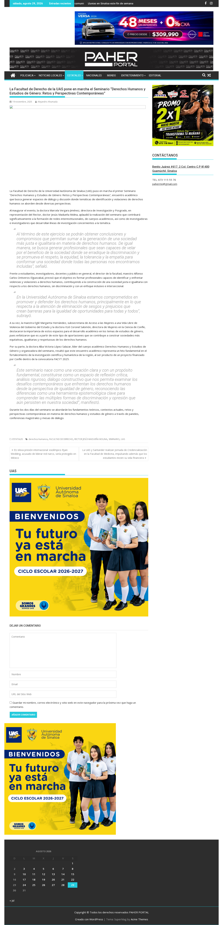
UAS (123, 439)
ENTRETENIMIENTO (132, 75)
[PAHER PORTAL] (13, 74)
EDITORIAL (155, 75)
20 (53, 879)
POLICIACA (26, 75)
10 (24, 874)
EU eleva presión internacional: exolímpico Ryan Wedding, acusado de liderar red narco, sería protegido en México (43, 453)
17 (24, 879)
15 (72, 874)
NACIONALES (94, 75)
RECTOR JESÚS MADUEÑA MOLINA (90, 439)
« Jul (12, 900)
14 (62, 874)
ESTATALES (74, 75)
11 (33, 874)
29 (72, 885)
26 (43, 885)
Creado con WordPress (89, 919)
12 (43, 874)
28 (62, 885)
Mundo (111, 75)
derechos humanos (38, 439)
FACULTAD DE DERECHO (61, 439)
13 (53, 874)
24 (24, 885)
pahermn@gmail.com (164, 184)
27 (53, 885)
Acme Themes (139, 919)
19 (43, 879)
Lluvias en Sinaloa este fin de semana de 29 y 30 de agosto (94, 3)
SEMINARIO (114, 439)
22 (72, 879)
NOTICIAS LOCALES (50, 75)
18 (33, 879)
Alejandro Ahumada (47, 101)
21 (62, 879)
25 (33, 885)
